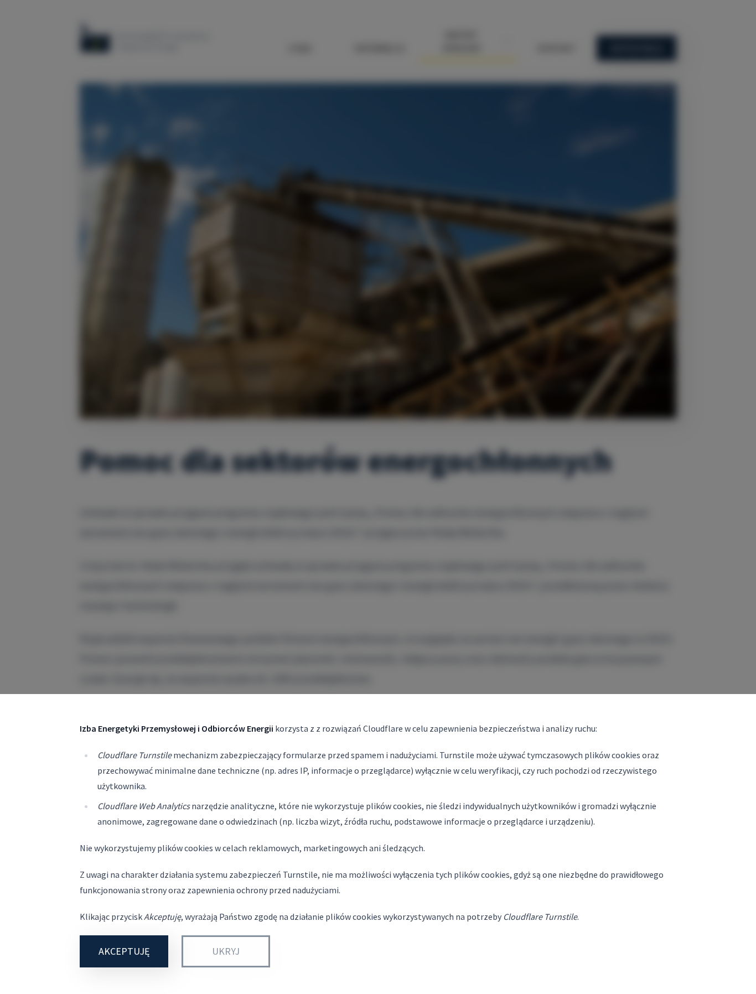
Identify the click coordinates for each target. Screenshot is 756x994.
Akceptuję (124, 951)
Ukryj (226, 951)
